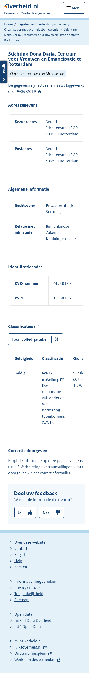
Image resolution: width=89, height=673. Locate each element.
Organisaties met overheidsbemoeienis (31, 29)
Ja (19, 512)
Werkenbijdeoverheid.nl (34, 659)
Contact (20, 548)
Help (18, 560)
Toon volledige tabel (29, 339)
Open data (23, 614)
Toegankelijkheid (28, 593)
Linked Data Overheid (32, 620)
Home (8, 24)
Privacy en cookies (29, 587)
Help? (40, 92)
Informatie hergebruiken (35, 581)
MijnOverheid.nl (28, 641)
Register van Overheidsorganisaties (42, 24)
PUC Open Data (27, 626)
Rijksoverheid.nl (27, 647)
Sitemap (21, 599)
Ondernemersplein (30, 653)
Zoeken (20, 566)
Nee (46, 512)
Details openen (3, 72)
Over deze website (29, 542)
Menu (77, 8)
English (20, 554)
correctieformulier (55, 472)
